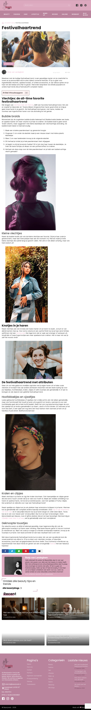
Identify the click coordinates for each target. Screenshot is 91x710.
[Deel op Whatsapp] (18, 551)
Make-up (45, 14)
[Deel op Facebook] (5, 551)
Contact (29, 670)
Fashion (17, 14)
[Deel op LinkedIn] (32, 551)
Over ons (30, 667)
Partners (29, 673)
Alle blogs (85, 14)
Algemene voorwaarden (34, 676)
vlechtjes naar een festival (23, 105)
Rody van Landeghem (15, 72)
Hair (25, 14)
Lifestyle (35, 14)
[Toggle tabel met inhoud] (25, 92)
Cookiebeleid (31, 684)
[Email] (39, 551)
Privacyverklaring (32, 678)
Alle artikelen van (39, 574)
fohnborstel (20, 333)
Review (55, 14)
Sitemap (29, 681)
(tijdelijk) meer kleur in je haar (13, 518)
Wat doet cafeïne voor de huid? (80, 678)
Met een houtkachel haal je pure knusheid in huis (81, 666)
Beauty (7, 14)
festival (52, 544)
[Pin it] (25, 551)
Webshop (75, 14)
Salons (65, 14)
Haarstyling (10, 23)
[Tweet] (12, 551)
